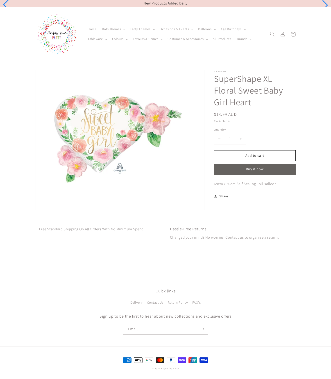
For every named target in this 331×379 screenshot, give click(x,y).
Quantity (220, 130)
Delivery (136, 302)
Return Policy (178, 302)
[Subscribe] (202, 329)
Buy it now (255, 169)
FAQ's (196, 302)
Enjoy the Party (170, 368)
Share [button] (223, 196)
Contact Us (155, 302)
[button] (6, 5)
